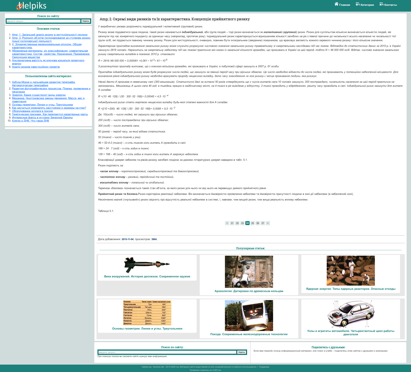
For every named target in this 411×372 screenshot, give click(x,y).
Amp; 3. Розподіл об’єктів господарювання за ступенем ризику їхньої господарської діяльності (51, 39)
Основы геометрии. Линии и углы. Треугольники (42, 104)
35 (252, 223)
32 (237, 223)
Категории (367, 4)
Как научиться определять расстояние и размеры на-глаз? (49, 107)
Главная (344, 4)
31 (232, 223)
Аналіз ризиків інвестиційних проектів (36, 66)
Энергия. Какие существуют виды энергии (39, 95)
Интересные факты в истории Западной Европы (42, 117)
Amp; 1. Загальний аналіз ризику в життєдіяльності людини (49, 34)
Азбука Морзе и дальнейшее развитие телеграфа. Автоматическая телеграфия (43, 84)
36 (257, 223)
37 (263, 223)
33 (242, 223)
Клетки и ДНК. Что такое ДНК (30, 120)
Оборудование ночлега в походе (32, 111)
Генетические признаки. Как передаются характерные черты (50, 114)
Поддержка (264, 367)
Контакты (390, 4)
